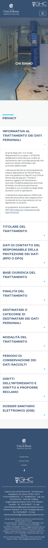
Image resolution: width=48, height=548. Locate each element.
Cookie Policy (24, 457)
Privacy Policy (24, 461)
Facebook (24, 471)
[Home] (24, 443)
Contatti (24, 465)
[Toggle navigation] (42, 13)
